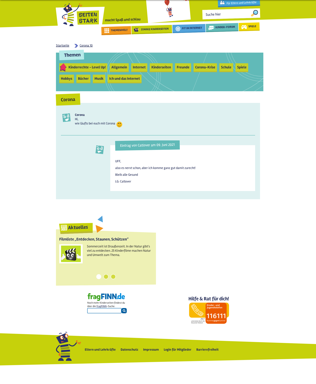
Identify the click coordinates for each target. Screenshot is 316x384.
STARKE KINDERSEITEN (155, 29)
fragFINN (101, 306)
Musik (99, 78)
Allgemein (119, 67)
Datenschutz (129, 350)
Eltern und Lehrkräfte (100, 350)
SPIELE (252, 26)
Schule (226, 67)
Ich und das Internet (124, 78)
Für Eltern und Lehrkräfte (241, 2)
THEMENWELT (119, 30)
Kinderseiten (161, 67)
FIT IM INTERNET (192, 28)
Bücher (83, 78)
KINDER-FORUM (225, 27)
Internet (139, 67)
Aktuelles (78, 227)
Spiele (242, 67)
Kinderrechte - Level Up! (87, 67)
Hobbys (66, 78)
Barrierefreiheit (207, 350)
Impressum (151, 350)
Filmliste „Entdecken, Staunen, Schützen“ (94, 239)
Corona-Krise (205, 67)
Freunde (183, 67)
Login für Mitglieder (177, 350)
